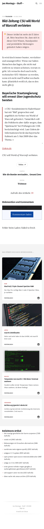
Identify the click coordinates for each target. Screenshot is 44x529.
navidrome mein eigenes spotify (15, 449)
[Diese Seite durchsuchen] (36, 3)
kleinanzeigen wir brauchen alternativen (18, 443)
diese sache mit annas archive (15, 476)
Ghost (26, 511)
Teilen (20, 165)
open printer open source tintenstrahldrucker (21, 457)
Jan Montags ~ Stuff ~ (12, 3)
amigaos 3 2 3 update (11, 453)
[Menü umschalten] (40, 3)
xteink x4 (7, 439)
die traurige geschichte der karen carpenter (20, 433)
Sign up (22, 508)
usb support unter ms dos (13, 473)
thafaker (8, 16)
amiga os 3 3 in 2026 (11, 463)
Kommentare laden (22, 214)
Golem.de (6, 148)
